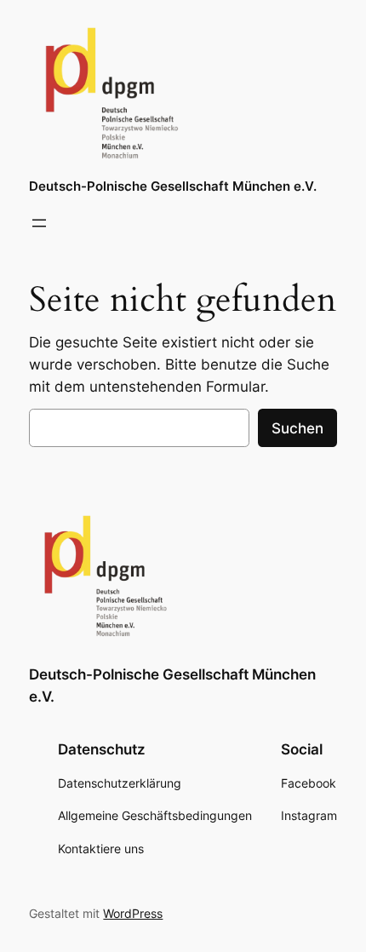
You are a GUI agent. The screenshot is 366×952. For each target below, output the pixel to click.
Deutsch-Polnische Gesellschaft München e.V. (173, 186)
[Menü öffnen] (39, 223)
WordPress (133, 913)
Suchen (297, 428)
